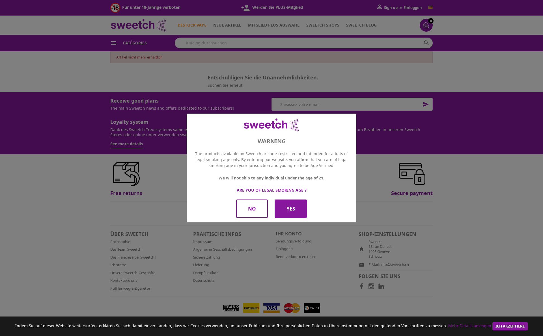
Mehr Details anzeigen (469, 325)
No (252, 208)
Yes (290, 208)
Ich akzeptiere (510, 326)
